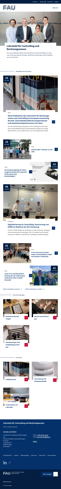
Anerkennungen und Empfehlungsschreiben (13, 344)
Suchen (49, 2)
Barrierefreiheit (52, 455)
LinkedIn (16, 455)
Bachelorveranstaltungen (12, 317)
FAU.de (35, 2)
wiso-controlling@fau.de (43, 437)
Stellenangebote (24, 455)
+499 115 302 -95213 (42, 435)
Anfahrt (35, 441)
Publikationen (11, 379)
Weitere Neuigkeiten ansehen (11, 289)
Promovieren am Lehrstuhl (12, 406)
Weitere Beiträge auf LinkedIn (33, 289)
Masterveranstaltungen (41, 317)
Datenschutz (42, 455)
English (56, 2)
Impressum (34, 455)
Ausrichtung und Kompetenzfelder (40, 380)
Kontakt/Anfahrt (7, 455)
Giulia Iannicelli (8, 485)
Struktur (42, 2)
